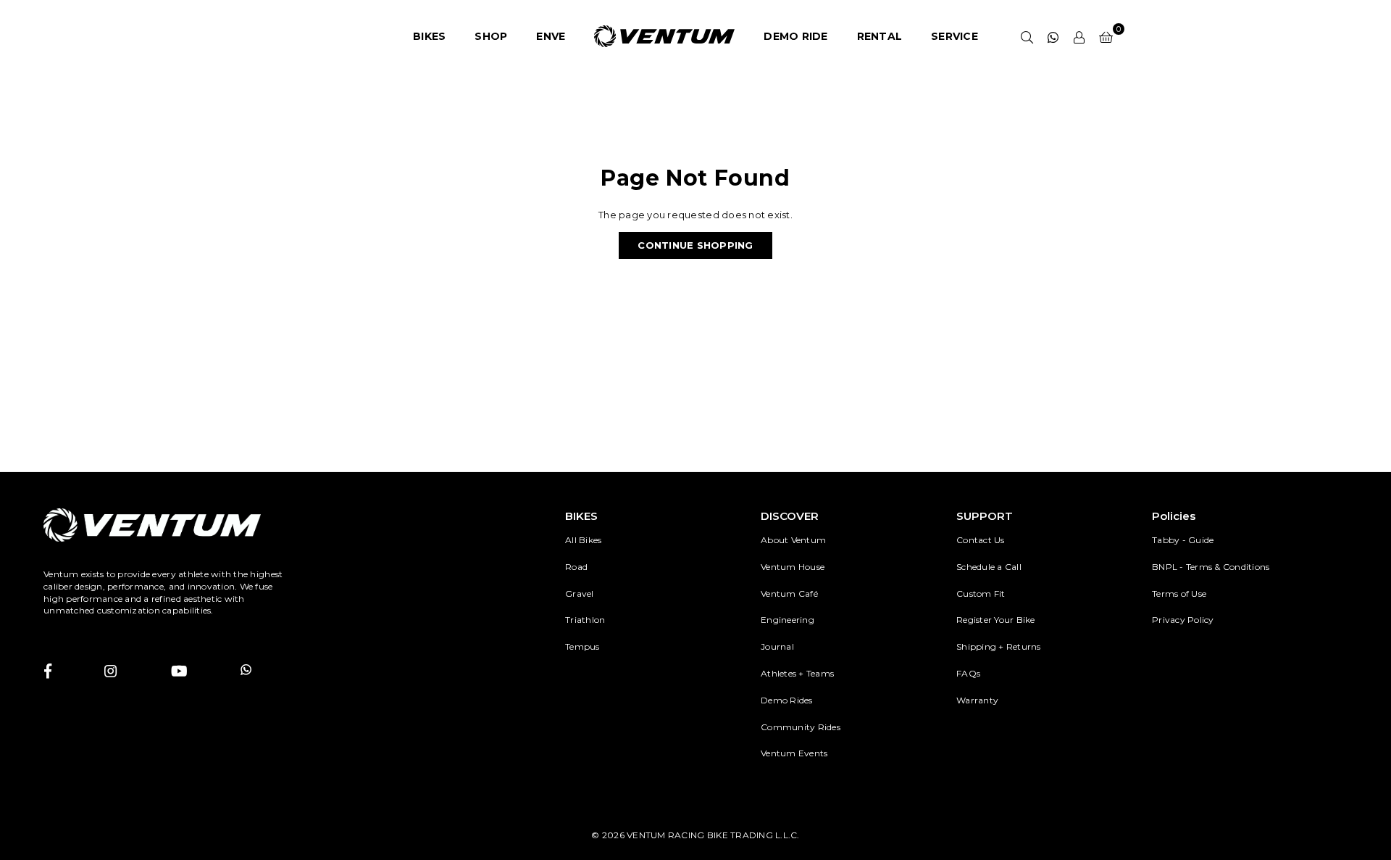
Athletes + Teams (797, 673)
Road (576, 566)
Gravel (579, 593)
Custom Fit (981, 593)
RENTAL (880, 36)
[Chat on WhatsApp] (1053, 36)
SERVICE (954, 36)
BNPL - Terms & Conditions (1211, 566)
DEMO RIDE (795, 36)
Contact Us (980, 539)
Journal (777, 646)
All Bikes (583, 539)
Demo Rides (787, 700)
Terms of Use (1179, 593)
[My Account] (1079, 36)
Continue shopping (695, 245)
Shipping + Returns (998, 646)
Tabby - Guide (1183, 539)
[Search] (1027, 36)
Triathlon (585, 619)
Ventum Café (789, 593)
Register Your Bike (995, 619)
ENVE (550, 36)
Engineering (787, 619)
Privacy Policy (1183, 619)
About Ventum (793, 539)
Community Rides (800, 727)
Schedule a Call (989, 566)
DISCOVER (790, 516)
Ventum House (792, 566)
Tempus (582, 646)
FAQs (968, 673)
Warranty (977, 700)
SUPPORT (984, 516)
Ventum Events (794, 753)
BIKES (429, 36)
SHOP (491, 36)
